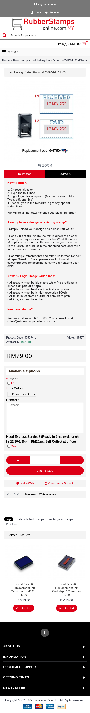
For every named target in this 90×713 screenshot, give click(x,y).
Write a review (47, 494)
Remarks (12, 400)
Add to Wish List (29, 483)
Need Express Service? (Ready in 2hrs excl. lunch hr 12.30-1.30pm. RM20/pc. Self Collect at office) (42, 439)
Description (24, 173)
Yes (13, 446)
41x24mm (11, 524)
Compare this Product (60, 483)
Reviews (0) (65, 173)
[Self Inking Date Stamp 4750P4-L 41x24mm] (45, 121)
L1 (13, 383)
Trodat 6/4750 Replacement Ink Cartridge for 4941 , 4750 (24, 589)
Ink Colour (16, 388)
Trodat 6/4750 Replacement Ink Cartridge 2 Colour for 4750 (66, 589)
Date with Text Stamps (30, 519)
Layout (14, 378)
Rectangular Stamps (60, 519)
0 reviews (31, 494)
